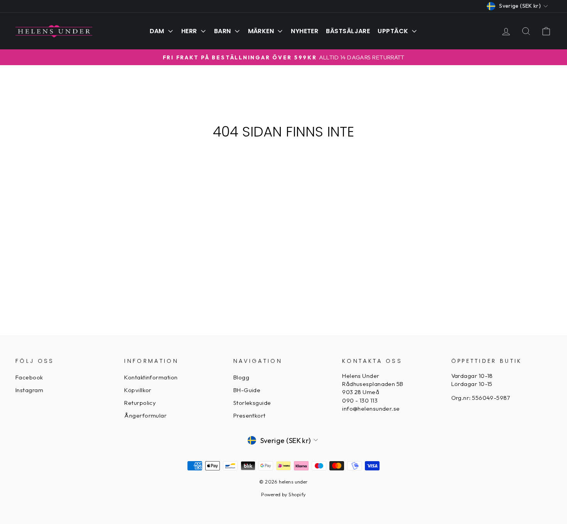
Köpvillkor (138, 390)
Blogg (241, 377)
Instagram (29, 390)
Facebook (29, 377)
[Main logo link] (54, 30)
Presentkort (249, 415)
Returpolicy (140, 402)
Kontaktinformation (150, 377)
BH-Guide (247, 390)
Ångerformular (145, 415)
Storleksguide (252, 402)
